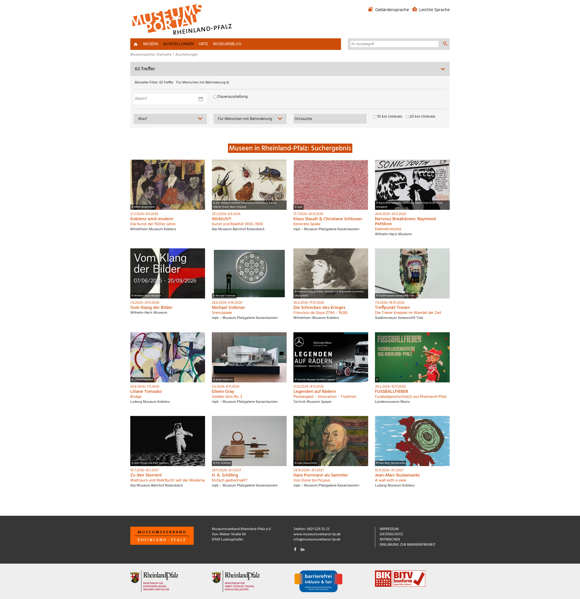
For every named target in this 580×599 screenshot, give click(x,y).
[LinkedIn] (302, 550)
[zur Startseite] (135, 44)
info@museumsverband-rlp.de (316, 540)
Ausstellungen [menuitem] (178, 44)
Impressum (389, 529)
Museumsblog (227, 44)
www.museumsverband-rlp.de (317, 534)
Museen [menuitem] (150, 44)
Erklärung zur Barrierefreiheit (407, 545)
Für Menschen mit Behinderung (201, 82)
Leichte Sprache (434, 10)
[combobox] (170, 119)
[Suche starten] (445, 44)
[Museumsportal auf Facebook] (295, 550)
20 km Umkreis (422, 117)
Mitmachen (390, 540)
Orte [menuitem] (203, 44)
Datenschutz (391, 534)
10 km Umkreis (389, 117)
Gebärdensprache (392, 10)
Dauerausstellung (233, 97)
